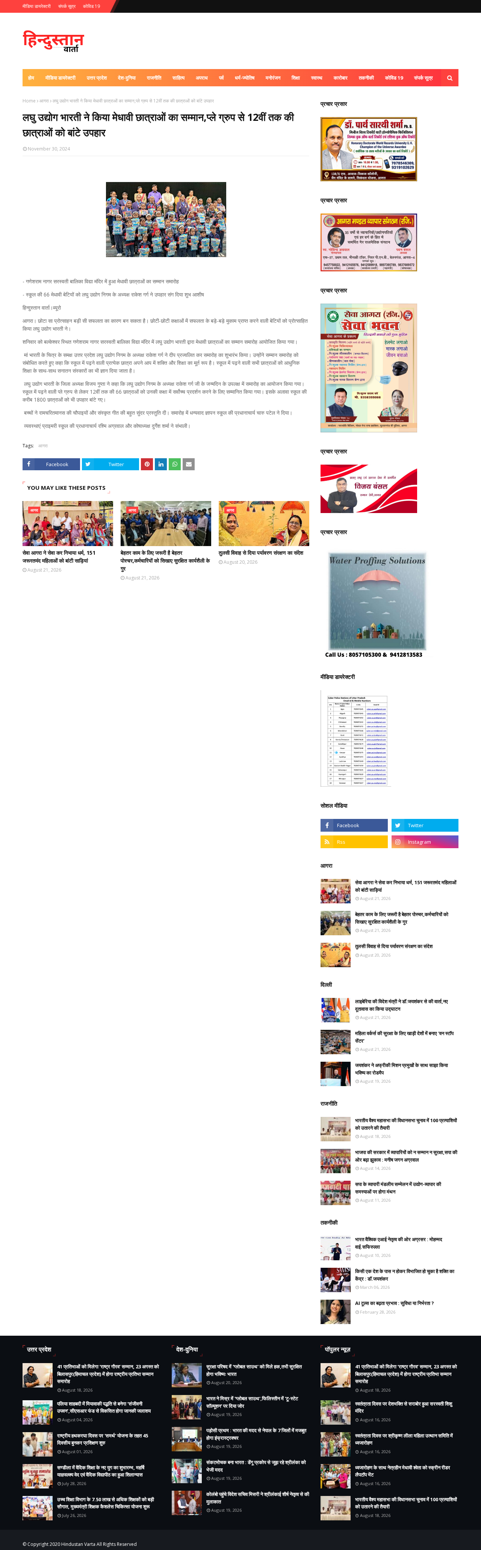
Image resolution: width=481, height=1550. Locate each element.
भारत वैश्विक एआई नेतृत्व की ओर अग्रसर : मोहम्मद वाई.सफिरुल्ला (398, 1243)
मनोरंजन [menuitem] (273, 77)
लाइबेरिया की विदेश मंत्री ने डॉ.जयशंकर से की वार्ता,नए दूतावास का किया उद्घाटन (401, 1005)
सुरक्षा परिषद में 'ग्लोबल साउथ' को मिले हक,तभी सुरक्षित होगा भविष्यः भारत (254, 1370)
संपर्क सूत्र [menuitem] (423, 77)
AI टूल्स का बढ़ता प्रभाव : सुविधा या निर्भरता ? (394, 1303)
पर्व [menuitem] (221, 77)
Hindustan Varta (78, 1544)
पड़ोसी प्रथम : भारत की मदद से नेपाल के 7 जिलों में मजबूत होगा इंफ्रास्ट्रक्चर (256, 1434)
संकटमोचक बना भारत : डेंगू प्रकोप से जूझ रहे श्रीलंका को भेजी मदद (256, 1466)
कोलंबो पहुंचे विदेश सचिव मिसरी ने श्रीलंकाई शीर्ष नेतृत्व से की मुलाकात (257, 1498)
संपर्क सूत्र (67, 6)
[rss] (354, 841)
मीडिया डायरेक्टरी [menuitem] (60, 77)
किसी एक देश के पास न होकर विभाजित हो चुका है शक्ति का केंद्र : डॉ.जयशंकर (404, 1275)
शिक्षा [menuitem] (296, 77)
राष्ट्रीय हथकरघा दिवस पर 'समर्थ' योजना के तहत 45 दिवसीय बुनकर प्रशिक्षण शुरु (102, 1439)
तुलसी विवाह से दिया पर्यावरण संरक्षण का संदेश (261, 552)
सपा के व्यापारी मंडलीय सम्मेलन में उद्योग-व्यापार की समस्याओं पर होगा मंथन (398, 1188)
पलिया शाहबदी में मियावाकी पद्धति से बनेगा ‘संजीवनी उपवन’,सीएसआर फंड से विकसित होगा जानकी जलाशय (104, 1407)
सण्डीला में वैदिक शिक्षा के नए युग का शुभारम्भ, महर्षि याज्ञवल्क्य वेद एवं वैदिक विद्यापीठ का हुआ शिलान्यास (100, 1471)
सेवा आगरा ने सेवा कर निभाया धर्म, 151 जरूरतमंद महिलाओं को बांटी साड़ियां (59, 556)
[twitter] (425, 825)
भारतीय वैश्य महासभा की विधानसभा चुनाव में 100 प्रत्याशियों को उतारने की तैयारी (406, 1124)
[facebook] (354, 825)
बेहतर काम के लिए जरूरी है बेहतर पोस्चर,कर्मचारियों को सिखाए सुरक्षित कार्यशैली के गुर (165, 560)
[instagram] (425, 841)
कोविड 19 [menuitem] (394, 77)
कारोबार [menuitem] (341, 77)
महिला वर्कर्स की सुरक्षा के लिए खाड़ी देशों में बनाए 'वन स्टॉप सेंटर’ (404, 1037)
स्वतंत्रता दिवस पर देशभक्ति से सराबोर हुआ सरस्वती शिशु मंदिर (403, 1407)
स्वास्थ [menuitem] (316, 77)
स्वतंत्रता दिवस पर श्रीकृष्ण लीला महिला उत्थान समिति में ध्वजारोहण (404, 1439)
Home (29, 101)
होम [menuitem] (31, 77)
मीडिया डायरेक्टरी (37, 6)
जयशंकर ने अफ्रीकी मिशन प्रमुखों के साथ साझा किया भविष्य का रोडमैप (401, 1069)
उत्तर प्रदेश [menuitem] (97, 77)
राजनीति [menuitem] (154, 77)
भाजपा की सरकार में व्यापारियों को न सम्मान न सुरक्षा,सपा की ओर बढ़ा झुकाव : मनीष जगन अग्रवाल (406, 1156)
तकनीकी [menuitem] (366, 77)
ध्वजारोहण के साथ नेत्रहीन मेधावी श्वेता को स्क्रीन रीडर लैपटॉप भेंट (402, 1471)
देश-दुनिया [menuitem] (127, 77)
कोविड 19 (91, 6)
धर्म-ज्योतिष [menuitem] (244, 77)
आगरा (44, 101)
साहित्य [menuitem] (178, 77)
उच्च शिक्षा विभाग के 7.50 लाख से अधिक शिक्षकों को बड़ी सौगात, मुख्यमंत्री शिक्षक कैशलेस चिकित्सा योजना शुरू (105, 1503)
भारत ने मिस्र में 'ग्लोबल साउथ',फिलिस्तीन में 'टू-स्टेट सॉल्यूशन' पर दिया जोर (252, 1402)
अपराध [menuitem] (202, 77)
